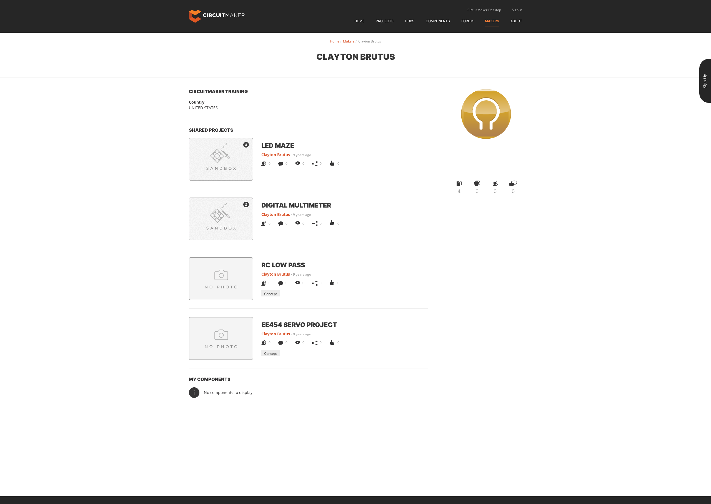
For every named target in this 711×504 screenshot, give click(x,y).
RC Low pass (283, 265)
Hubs (409, 21)
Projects (385, 21)
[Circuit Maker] (217, 15)
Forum (467, 21)
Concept (270, 293)
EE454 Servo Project (299, 324)
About (516, 21)
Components (438, 21)
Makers (492, 21)
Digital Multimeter (296, 205)
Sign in (517, 10)
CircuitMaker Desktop (484, 10)
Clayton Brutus (275, 154)
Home (359, 21)
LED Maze (277, 145)
